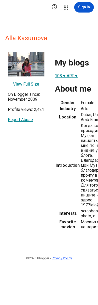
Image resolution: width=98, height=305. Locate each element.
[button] (54, 7)
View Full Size (26, 84)
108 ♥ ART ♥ (66, 75)
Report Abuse (20, 119)
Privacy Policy (62, 258)
